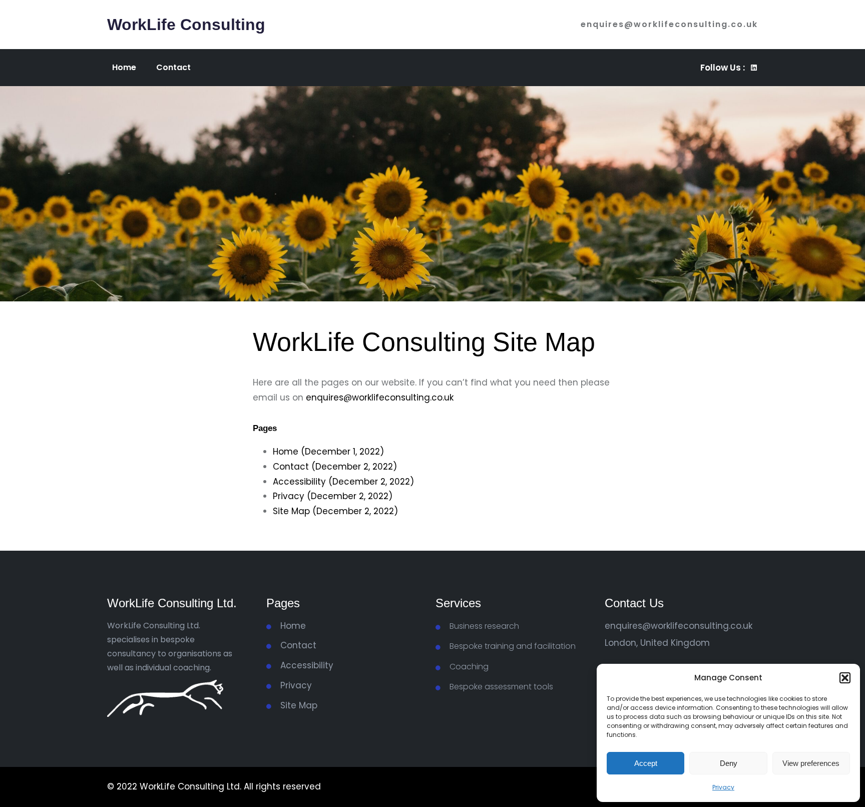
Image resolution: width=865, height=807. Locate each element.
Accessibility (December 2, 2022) (343, 482)
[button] (845, 678)
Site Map (298, 705)
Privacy (723, 787)
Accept (645, 763)
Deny (728, 763)
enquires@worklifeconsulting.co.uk (669, 24)
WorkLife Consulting (186, 25)
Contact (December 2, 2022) (335, 467)
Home (293, 626)
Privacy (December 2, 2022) (332, 496)
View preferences (810, 763)
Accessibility (306, 665)
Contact (298, 645)
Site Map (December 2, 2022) (335, 511)
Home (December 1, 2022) (328, 452)
